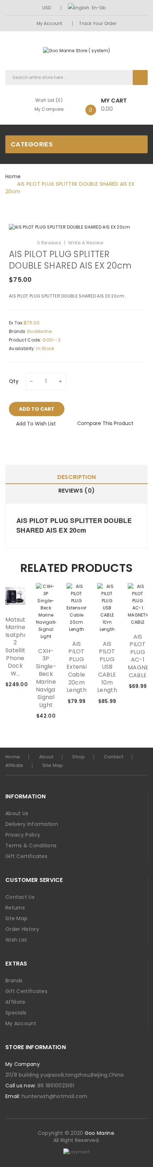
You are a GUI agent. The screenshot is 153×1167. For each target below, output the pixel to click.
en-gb (99, 8)
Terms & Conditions (31, 845)
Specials (15, 1012)
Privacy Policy (22, 834)
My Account (50, 23)
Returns (15, 907)
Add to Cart (36, 409)
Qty (14, 381)
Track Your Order (97, 23)
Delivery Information (31, 824)
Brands (14, 980)
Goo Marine (99, 1133)
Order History (22, 929)
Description (76, 477)
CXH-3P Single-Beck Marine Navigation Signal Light (46, 678)
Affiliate (14, 765)
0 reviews (49, 243)
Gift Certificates (26, 856)
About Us (16, 813)
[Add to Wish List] (5, 674)
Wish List (16, 939)
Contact (113, 756)
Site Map (52, 765)
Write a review (86, 243)
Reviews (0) (76, 491)
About (46, 756)
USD (47, 8)
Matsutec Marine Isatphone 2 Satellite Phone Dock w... (15, 647)
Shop (78, 756)
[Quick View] (15, 596)
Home (13, 176)
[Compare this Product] (5, 685)
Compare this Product (105, 423)
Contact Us (20, 897)
